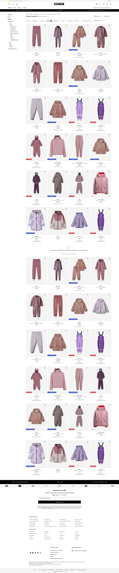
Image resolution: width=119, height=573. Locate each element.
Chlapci (30, 14)
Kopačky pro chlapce (63, 526)
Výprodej (35, 20)
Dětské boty (46, 522)
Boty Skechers (47, 519)
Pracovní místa (44, 569)
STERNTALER (77, 535)
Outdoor (46, 14)
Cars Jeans (77, 531)
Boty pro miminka (78, 519)
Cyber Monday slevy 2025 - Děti (50, 526)
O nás (35, 569)
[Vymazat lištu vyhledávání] (110, 7)
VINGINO (76, 538)
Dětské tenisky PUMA (33, 519)
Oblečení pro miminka (79, 522)
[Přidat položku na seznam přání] (45, 25)
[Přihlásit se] (100, 4)
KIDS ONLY (46, 533)
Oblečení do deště (52, 14)
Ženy (9, 3)
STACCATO (31, 538)
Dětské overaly (62, 519)
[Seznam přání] (107, 4)
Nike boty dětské (78, 524)
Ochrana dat (51, 569)
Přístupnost (73, 569)
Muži (13, 3)
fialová (59, 14)
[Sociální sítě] (30, 553)
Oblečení (41, 14)
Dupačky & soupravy (48, 521)
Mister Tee (77, 537)
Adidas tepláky (62, 524)
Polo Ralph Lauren (47, 537)
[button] (98, 16)
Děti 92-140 (35, 14)
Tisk (38, 569)
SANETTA (61, 538)
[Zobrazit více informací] (37, 57)
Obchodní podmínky (59, 569)
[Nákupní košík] (110, 4)
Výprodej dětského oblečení (65, 521)
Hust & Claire (31, 535)
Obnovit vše (97, 20)
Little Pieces (62, 535)
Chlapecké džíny (32, 524)
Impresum (67, 569)
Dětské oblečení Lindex (79, 526)
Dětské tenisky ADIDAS (33, 521)
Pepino (45, 535)
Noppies (30, 537)
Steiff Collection (47, 538)
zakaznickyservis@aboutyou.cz (48, 508)
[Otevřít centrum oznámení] (103, 4)
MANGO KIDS (62, 531)
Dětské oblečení (32, 522)
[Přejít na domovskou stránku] (36, 548)
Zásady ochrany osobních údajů (47, 507)
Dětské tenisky (78, 521)
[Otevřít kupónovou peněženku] (96, 4)
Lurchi (61, 533)
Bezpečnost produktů (81, 569)
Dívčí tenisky (46, 524)
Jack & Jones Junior (33, 533)
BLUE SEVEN (31, 531)
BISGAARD (46, 531)
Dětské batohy (32, 526)
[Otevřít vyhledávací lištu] (94, 7)
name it (76, 533)
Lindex (61, 537)
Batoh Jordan (62, 522)
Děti (17, 3)
